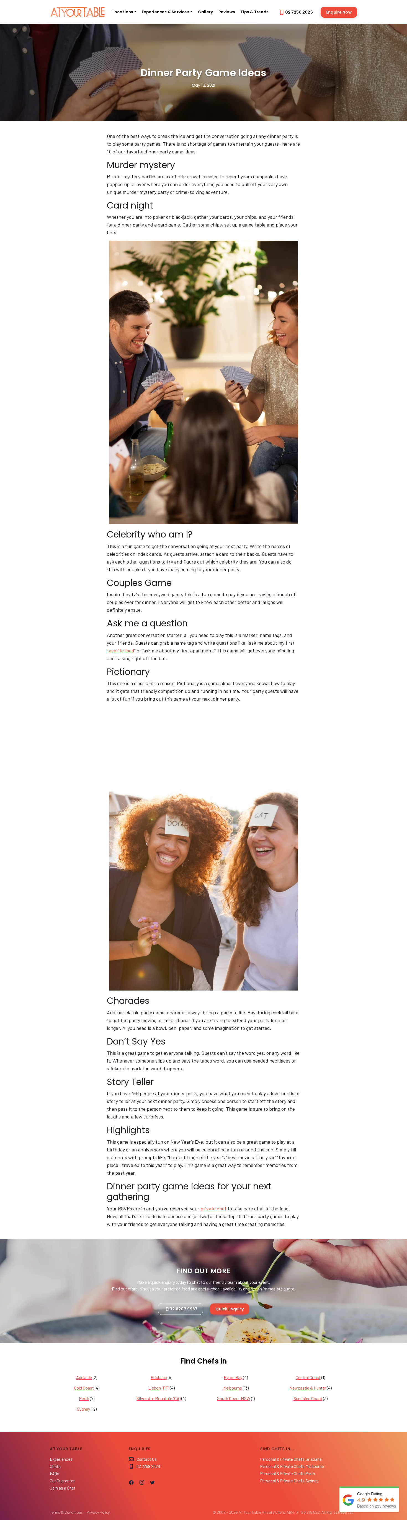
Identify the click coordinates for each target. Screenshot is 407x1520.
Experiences (61, 1459)
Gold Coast (84, 1387)
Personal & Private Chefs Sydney (289, 1480)
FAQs (54, 1473)
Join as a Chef (63, 1487)
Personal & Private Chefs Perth (287, 1473)
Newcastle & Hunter (307, 1387)
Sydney (83, 1408)
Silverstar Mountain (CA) (158, 1398)
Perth (84, 1398)
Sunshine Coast (307, 1398)
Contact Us (146, 1459)
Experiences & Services (165, 12)
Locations (122, 12)
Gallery (205, 12)
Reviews (226, 12)
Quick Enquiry (229, 1309)
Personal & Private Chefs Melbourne (292, 1466)
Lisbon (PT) (158, 1387)
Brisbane (159, 1377)
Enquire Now (339, 12)
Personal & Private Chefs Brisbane (291, 1459)
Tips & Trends (254, 12)
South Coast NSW (233, 1398)
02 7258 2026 (299, 12)
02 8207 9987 (183, 1309)
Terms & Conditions (66, 1512)
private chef (213, 1208)
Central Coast (308, 1377)
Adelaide (84, 1377)
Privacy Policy (98, 1512)
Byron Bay (233, 1377)
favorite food (120, 650)
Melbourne (232, 1387)
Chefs (55, 1466)
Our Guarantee (63, 1480)
